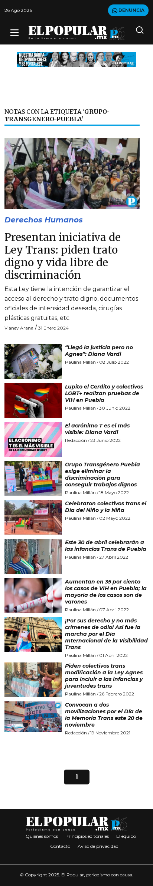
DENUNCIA (130, 10)
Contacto (60, 846)
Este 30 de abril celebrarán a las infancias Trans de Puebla (105, 545)
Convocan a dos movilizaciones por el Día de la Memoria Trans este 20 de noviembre (104, 714)
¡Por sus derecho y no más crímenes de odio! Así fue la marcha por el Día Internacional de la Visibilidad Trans (106, 634)
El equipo (126, 836)
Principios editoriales (87, 836)
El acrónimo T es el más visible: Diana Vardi (97, 429)
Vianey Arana (18, 328)
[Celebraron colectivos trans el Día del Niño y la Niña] (33, 517)
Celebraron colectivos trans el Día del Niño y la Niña (105, 506)
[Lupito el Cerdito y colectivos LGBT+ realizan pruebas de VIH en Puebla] (33, 400)
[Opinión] (76, 58)
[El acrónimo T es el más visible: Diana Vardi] (33, 439)
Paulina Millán (80, 362)
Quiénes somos (42, 836)
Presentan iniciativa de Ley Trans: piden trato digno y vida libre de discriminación (62, 256)
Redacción (76, 440)
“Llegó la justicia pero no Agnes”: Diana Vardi (99, 350)
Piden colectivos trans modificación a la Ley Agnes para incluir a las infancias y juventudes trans (104, 675)
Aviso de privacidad (98, 846)
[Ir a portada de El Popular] (77, 33)
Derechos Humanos (43, 219)
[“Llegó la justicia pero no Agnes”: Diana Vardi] (33, 361)
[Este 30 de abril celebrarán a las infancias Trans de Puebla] (33, 556)
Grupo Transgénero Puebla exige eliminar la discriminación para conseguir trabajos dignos (102, 474)
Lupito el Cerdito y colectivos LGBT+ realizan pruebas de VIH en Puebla (104, 393)
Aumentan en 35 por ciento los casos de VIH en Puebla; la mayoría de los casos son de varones (106, 591)
